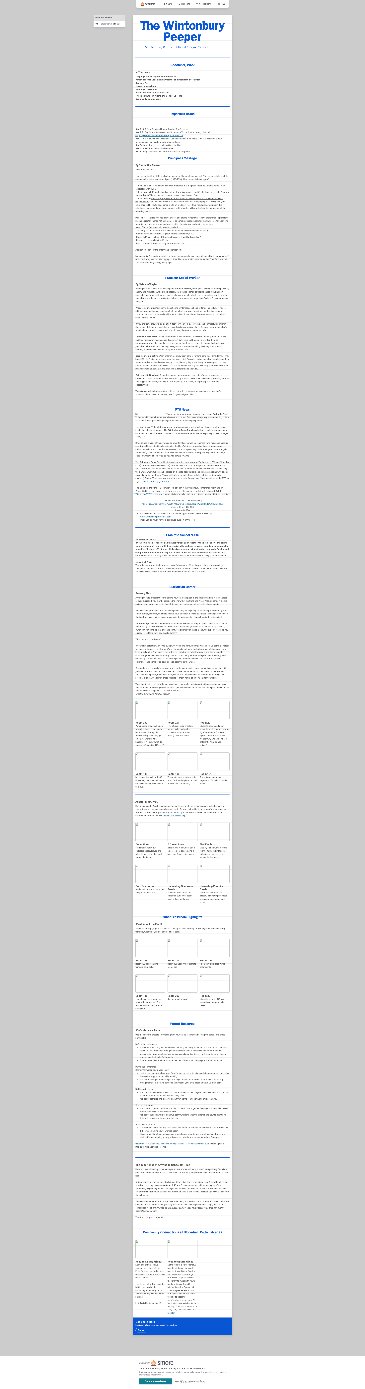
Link (137, 1303)
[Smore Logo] (148, 4)
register (171, 1313)
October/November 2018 (197, 1143)
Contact (141, 1330)
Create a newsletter (155, 1381)
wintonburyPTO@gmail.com (156, 481)
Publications (153, 1143)
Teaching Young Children (172, 1143)
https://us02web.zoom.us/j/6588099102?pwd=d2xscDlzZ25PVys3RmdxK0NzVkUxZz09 (182, 504)
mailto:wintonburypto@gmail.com (155, 516)
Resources (140, 1143)
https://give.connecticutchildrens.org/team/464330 (159, 135)
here (197, 478)
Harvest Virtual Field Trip (174, 815)
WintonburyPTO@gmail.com (148, 494)
